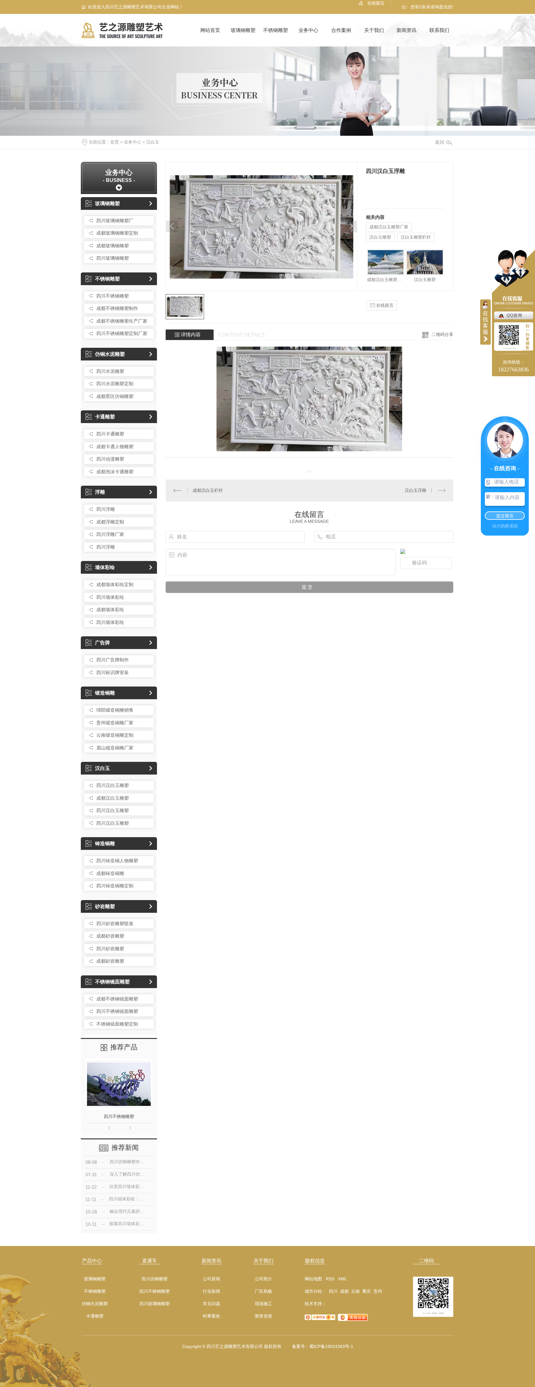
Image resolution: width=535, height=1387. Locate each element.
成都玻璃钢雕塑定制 (117, 233)
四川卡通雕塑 (110, 433)
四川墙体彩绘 (110, 597)
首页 (114, 141)
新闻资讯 (406, 30)
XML (342, 1278)
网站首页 (210, 30)
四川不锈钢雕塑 (112, 295)
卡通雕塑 (105, 416)
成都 (344, 1291)
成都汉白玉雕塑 (112, 798)
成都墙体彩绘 (110, 609)
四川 (333, 1291)
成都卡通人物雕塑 (114, 446)
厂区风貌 (263, 1291)
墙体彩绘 (105, 567)
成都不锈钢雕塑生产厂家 (121, 321)
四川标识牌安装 (112, 672)
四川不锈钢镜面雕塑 (117, 1011)
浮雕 (100, 492)
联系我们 (439, 30)
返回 (439, 142)
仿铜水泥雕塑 (110, 354)
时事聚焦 (211, 1316)
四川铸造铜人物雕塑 (117, 860)
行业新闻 (211, 1291)
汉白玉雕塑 (380, 237)
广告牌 (102, 642)
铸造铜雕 (105, 843)
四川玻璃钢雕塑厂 (114, 220)
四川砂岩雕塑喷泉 (114, 923)
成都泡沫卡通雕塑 (114, 471)
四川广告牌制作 (112, 659)
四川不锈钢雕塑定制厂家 (121, 333)
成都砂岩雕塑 (110, 936)
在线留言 (376, 3)
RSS (330, 1278)
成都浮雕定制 (110, 521)
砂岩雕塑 (105, 906)
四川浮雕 (105, 509)
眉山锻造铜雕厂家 (114, 747)
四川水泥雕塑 (110, 371)
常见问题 (211, 1303)
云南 (355, 1291)
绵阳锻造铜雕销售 (114, 710)
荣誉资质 (263, 1316)
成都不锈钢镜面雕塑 (117, 998)
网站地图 (313, 1278)
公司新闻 (211, 1279)
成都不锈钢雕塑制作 (117, 308)
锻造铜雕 (105, 693)
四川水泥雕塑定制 (114, 383)
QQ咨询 (514, 315)
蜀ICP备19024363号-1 (331, 1346)
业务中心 (308, 30)
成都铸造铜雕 (110, 873)
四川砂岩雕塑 (110, 948)
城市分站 (313, 1291)
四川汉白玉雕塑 (112, 785)
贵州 (377, 1291)
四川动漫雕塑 (110, 459)
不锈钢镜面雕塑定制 (117, 1024)
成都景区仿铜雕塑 (114, 396)
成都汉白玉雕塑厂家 (388, 226)
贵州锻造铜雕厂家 (114, 722)
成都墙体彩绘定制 (114, 584)
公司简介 (263, 1279)
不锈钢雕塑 (275, 30)
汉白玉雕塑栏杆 (416, 237)
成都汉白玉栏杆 (208, 490)
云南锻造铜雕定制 (114, 735)
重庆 (366, 1291)
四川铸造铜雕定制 (114, 885)
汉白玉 (152, 141)
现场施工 (263, 1303)
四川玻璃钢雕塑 (112, 258)
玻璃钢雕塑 (243, 30)
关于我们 (374, 30)
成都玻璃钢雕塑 (112, 245)
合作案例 (341, 30)
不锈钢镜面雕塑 (112, 981)
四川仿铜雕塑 (154, 1279)
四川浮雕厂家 (110, 534)
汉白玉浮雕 (415, 490)
